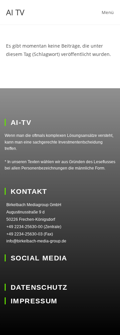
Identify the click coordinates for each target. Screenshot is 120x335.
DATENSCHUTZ (39, 287)
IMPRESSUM (34, 301)
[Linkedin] (9, 272)
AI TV (15, 12)
